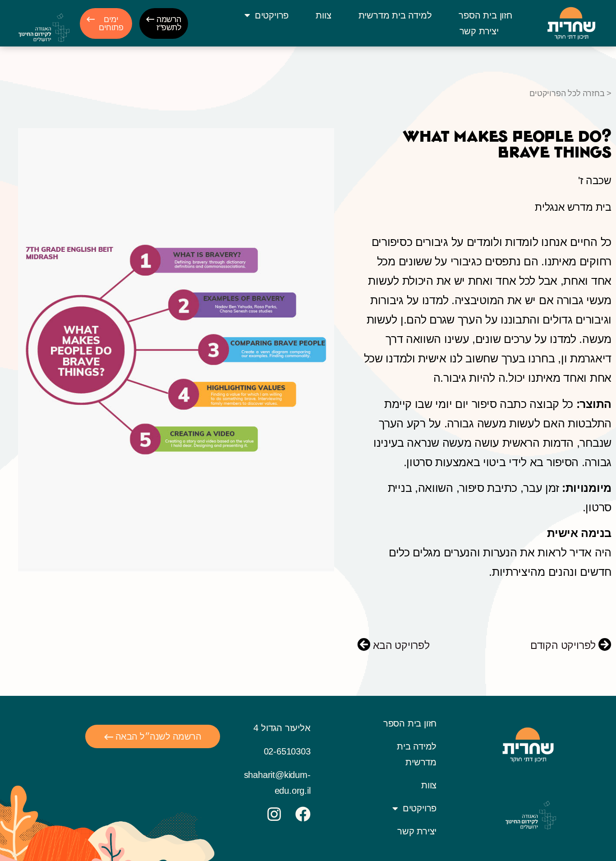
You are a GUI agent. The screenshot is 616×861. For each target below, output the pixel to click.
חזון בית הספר (485, 15)
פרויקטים (272, 15)
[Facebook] (303, 814)
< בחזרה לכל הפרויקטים (570, 93)
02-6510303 (287, 751)
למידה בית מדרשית (395, 15)
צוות (323, 15)
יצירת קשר (479, 31)
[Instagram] (274, 814)
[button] (163, 23)
